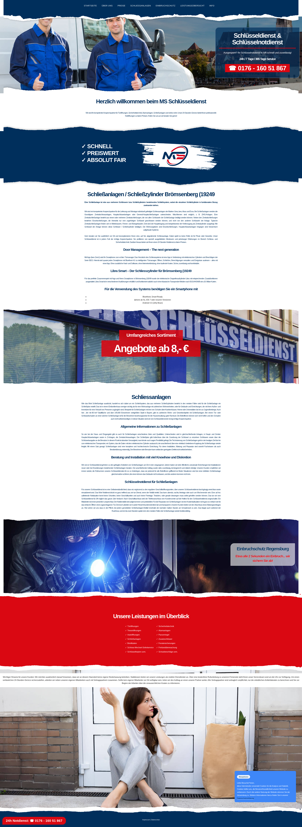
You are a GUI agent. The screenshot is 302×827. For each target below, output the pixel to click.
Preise (121, 6)
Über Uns (107, 6)
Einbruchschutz (165, 6)
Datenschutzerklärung (245, 798)
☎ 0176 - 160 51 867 (257, 68)
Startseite (90, 6)
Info (211, 6)
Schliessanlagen (140, 6)
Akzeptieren (243, 777)
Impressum (146, 820)
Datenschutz (155, 820)
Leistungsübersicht (192, 6)
